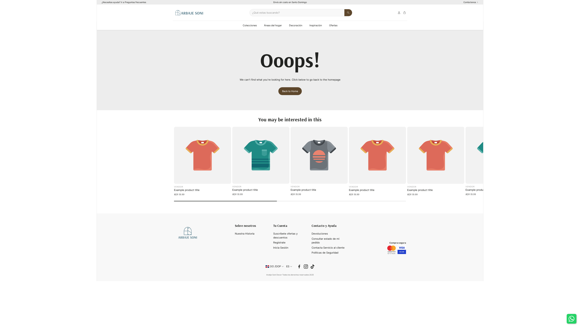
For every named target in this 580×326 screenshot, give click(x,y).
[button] (301, 12)
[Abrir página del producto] (202, 155)
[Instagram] (306, 266)
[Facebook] (299, 266)
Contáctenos (469, 2)
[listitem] (391, 250)
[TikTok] (312, 266)
